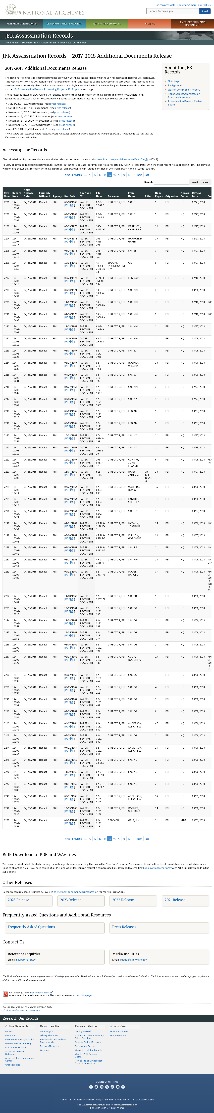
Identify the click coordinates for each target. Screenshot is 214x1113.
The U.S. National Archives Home (44, 9)
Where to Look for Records (88, 1050)
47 (119, 174)
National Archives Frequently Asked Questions (89, 1037)
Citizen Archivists (165, 5)
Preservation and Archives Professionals (53, 1041)
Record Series (185, 194)
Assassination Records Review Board (185, 102)
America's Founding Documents (192, 23)
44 (104, 174)
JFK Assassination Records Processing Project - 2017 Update (47, 89)
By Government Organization (19, 1039)
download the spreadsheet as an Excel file (121, 159)
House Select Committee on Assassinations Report (184, 95)
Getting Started (83, 1031)
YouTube (112, 1087)
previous (77, 174)
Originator (171, 196)
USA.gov (149, 1099)
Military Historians (49, 1035)
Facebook (91, 1087)
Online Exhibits (12, 1064)
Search (204, 11)
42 (95, 174)
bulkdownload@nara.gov (157, 868)
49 (129, 174)
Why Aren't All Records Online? (86, 1055)
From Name (131, 194)
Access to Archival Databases (14, 1053)
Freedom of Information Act (116, 1099)
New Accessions (118, 1035)
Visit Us (150, 23)
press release (57, 103)
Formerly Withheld (44, 194)
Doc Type (85, 193)
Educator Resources (107, 23)
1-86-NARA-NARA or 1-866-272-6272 (107, 1107)
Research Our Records (21, 23)
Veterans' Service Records (64, 23)
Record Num (16, 194)
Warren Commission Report (184, 89)
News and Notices (119, 1031)
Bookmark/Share (186, 5)
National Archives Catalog (18, 1043)
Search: (148, 182)
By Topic (9, 1031)
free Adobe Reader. (40, 992)
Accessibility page (82, 995)
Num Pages (159, 194)
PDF (67, 205)
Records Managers (49, 1046)
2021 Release (175, 900)
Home (8, 42)
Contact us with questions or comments (22, 1010)
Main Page (174, 81)
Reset (206, 182)
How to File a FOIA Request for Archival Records (88, 1062)
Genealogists (47, 1031)
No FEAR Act (138, 1099)
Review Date (196, 194)
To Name (113, 196)
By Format (10, 1035)
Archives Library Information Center (19, 1059)
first (67, 174)
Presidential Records (15, 1047)
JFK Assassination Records (51, 42)
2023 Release (70, 900)
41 (90, 174)
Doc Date (69, 196)
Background (175, 85)
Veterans (44, 1050)
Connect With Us (107, 1081)
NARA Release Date (29, 193)
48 (124, 174)
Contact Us (204, 5)
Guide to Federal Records (88, 1042)
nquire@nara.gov (25, 959)
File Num (99, 194)
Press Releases (124, 927)
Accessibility (79, 1099)
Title (148, 196)
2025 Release (18, 900)
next (139, 174)
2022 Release (123, 900)
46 (114, 174)
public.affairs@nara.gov (133, 959)
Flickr (123, 1087)
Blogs (118, 1087)
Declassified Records (85, 1046)
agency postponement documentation (76, 891)
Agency (57, 196)
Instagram (102, 1087)
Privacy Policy (94, 1099)
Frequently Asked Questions (31, 927)
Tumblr (107, 1087)
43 (99, 174)
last (147, 174)
